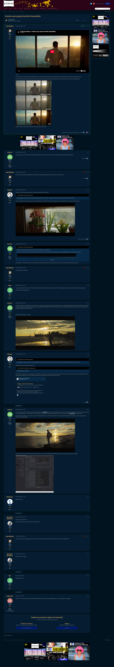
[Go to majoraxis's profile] (10, 600)
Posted (21, 152)
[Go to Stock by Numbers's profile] (10, 523)
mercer (63, 132)
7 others (80, 132)
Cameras (19, 21)
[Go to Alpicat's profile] (10, 194)
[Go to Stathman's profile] (10, 501)
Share (77, 20)
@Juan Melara (72, 413)
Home (6, 8)
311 (10, 588)
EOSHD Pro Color (27, 8)
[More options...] (88, 26)
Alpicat (9, 190)
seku (9, 285)
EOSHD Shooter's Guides (52, 8)
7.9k (10, 164)
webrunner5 (84, 158)
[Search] (109, 9)
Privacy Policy (59, 662)
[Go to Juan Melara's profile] (6, 20)
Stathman (9, 497)
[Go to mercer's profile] (10, 157)
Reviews (15, 8)
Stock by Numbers (75, 132)
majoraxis (9, 596)
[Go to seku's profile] (10, 290)
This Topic (106, 8)
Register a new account (26, 627)
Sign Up (107, 3)
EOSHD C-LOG (35, 8)
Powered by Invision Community (57, 665)
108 (10, 202)
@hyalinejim (45, 412)
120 (10, 298)
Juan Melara (11, 19)
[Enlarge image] (33, 102)
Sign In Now (67, 627)
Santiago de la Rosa (68, 132)
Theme (53, 662)
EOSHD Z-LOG (42, 8)
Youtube (20, 8)
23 (10, 38)
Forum (10, 8)
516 (10, 608)
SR (10, 576)
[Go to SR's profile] (10, 580)
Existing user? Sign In (100, 3)
